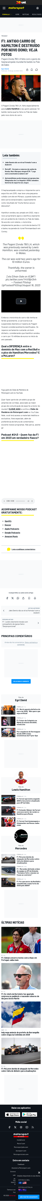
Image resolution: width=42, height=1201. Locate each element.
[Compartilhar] (27, 69)
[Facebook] (7, 598)
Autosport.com (21, 1151)
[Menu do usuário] (37, 8)
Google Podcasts (12, 532)
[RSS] (32, 1127)
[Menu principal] (4, 8)
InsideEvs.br (21, 1140)
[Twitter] (12, 598)
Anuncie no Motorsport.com (21, 1168)
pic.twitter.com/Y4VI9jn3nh (21, 279)
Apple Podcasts (12, 529)
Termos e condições (13, 1190)
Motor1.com (21, 1143)
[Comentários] (37, 69)
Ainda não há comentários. (21, 643)
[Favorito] (31, 69)
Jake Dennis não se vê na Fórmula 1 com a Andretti (21, 163)
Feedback (21, 1164)
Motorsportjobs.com (21, 1147)
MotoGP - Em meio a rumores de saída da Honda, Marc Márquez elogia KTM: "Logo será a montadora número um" (20, 171)
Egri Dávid (5, 69)
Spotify (8, 521)
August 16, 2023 (31, 285)
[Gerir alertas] (35, 598)
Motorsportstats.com (21, 1154)
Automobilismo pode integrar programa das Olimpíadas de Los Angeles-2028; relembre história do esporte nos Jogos (22, 180)
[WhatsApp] (18, 598)
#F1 (33, 276)
